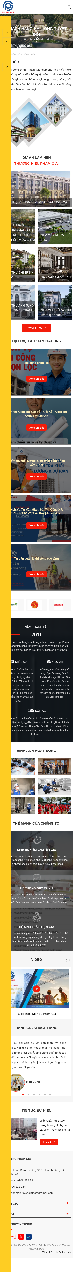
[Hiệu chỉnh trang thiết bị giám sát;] (54, 793)
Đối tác (40, 710)
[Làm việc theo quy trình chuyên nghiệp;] (18, 793)
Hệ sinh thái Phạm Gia (36, 927)
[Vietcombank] (13, 605)
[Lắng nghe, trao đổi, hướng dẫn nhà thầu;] (18, 812)
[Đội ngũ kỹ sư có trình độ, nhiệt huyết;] (18, 774)
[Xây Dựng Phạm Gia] (8, 12)
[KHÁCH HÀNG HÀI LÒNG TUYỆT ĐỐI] (36, 47)
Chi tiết (47, 1142)
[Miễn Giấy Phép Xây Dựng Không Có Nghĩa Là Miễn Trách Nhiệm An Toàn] (19, 1129)
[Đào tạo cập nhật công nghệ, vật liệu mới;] (54, 774)
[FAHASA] (60, 605)
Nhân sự (21, 661)
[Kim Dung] (15, 1082)
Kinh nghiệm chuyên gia (36, 849)
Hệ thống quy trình (36, 888)
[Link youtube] (21, 1237)
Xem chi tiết (36, 378)
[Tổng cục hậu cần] (37, 605)
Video (36, 960)
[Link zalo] (12, 1237)
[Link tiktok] (29, 1237)
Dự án (59, 661)
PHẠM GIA (11, 1203)
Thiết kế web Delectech (56, 1252)
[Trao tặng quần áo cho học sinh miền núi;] (54, 812)
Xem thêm (35, 328)
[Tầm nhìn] (29, 107)
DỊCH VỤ (9, 1214)
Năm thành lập (36, 627)
